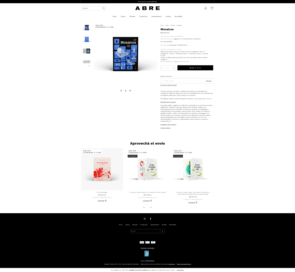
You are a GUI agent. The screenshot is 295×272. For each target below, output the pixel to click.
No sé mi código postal (169, 85)
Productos (143, 16)
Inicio (115, 16)
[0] (211, 9)
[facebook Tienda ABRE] (150, 219)
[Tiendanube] (147, 261)
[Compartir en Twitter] (126, 91)
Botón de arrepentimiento (184, 264)
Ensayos (172, 25)
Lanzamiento (156, 16)
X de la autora (165, 128)
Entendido (180, 270)
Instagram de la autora (168, 124)
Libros (123, 16)
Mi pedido (178, 16)
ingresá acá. (171, 264)
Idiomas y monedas (147, 248)
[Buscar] (103, 8)
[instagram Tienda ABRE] (145, 219)
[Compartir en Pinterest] (130, 91)
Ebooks (132, 16)
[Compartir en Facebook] (121, 91)
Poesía (168, 16)
